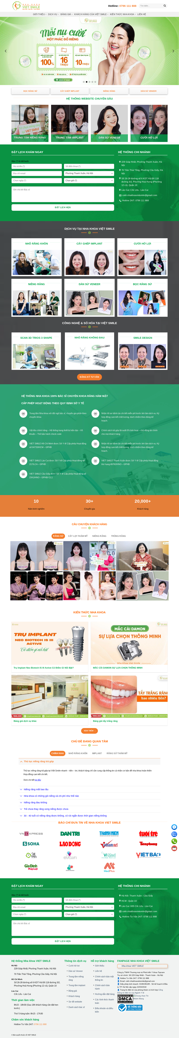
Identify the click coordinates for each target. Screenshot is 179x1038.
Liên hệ (141, 14)
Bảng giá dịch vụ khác (25, 721)
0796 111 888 (127, 5)
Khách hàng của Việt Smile (90, 14)
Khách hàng (74, 996)
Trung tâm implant (77, 985)
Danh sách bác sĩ (77, 1007)
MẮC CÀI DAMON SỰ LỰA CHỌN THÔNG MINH (117, 668)
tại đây (38, 780)
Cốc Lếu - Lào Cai (22, 994)
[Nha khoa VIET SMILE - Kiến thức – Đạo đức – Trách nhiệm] (27, 6)
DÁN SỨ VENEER (109, 137)
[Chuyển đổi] (21, 761)
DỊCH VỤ (52, 14)
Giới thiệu (39, 14)
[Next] (173, 51)
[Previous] (6, 51)
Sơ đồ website (75, 1002)
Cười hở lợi (74, 966)
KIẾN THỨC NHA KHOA (122, 14)
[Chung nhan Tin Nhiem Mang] (143, 999)
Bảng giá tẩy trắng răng (105, 721)
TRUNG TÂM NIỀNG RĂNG (30, 137)
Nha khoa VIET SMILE (133, 966)
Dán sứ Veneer (76, 971)
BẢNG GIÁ (66, 14)
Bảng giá (73, 991)
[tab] (58, 536)
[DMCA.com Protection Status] (125, 999)
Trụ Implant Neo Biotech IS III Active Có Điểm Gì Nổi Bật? (44, 668)
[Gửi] (164, 6)
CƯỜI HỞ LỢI (149, 137)
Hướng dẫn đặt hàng (105, 994)
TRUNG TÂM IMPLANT (70, 137)
